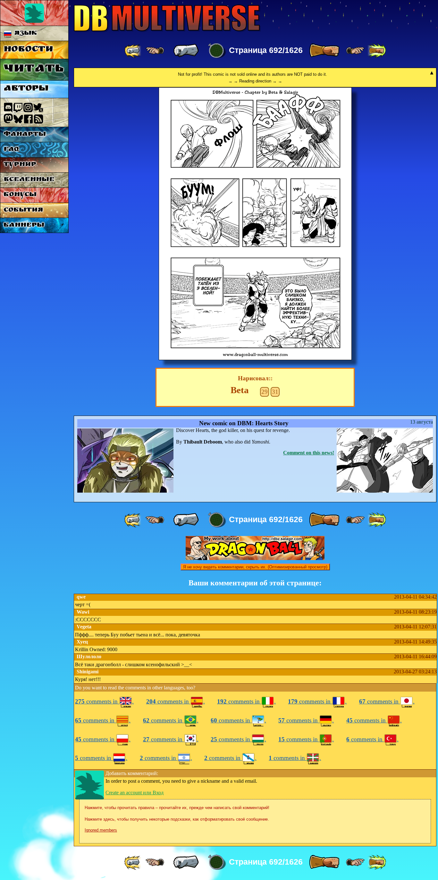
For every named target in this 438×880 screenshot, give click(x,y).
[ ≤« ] (154, 51)
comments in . (104, 701)
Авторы (26, 89)
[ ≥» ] (355, 51)
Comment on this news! (308, 452)
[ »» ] (376, 51)
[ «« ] (133, 51)
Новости (28, 50)
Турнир (20, 164)
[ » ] (324, 51)
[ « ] (186, 51)
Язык (24, 33)
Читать (33, 69)
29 (264, 391)
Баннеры (24, 225)
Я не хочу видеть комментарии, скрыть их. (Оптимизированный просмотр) (255, 567)
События (23, 210)
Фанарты (25, 134)
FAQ (11, 149)
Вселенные (29, 180)
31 (275, 391)
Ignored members (101, 830)
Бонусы (20, 195)
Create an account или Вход (134, 792)
